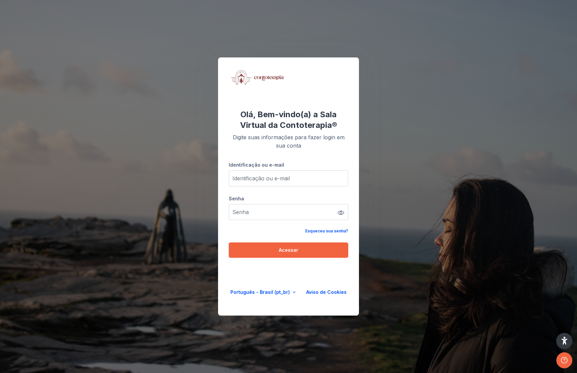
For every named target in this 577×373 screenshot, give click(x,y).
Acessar (288, 250)
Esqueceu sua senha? (326, 230)
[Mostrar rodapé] (564, 360)
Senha (236, 198)
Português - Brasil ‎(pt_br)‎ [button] (260, 292)
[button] (564, 341)
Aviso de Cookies (326, 292)
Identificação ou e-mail (256, 165)
